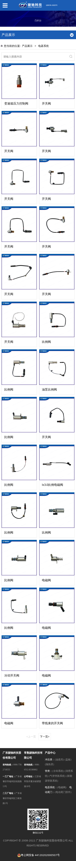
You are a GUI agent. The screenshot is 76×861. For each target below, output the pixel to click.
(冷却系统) (58, 771)
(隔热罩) (49, 764)
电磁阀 (46, 580)
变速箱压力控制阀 (16, 103)
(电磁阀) (61, 787)
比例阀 (46, 342)
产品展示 (27, 46)
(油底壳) (59, 759)
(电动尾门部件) (63, 792)
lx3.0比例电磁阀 (52, 485)
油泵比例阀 (49, 389)
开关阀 (46, 103)
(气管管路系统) (57, 776)
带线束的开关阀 (52, 723)
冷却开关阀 (11, 675)
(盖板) (68, 759)
